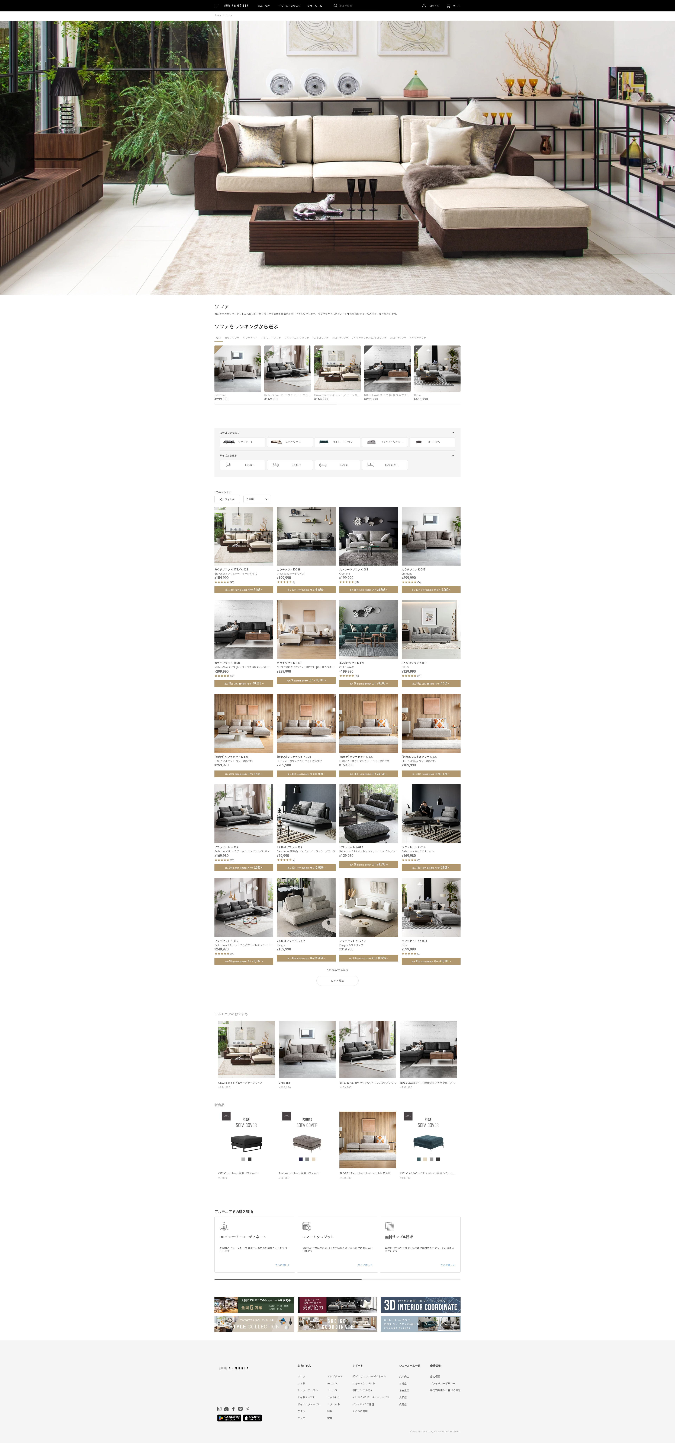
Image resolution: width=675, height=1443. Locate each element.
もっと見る (337, 980)
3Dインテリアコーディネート (369, 1376)
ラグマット (333, 1404)
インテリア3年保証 (363, 1404)
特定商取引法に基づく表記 (445, 1390)
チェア (301, 1418)
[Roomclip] (226, 1409)
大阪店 (403, 1397)
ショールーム (314, 6)
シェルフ (332, 1390)
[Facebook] (233, 1409)
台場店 (403, 1383)
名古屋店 (404, 1390)
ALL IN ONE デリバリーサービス (370, 1397)
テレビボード (335, 1376)
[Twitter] (247, 1409)
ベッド (301, 1383)
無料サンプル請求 (362, 1390)
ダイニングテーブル (309, 1404)
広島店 (403, 1404)
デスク (301, 1411)
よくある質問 (360, 1411)
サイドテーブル (306, 1397)
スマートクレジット (363, 1383)
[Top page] (236, 8)
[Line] (240, 1409)
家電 (329, 1418)
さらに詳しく (282, 1265)
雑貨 (329, 1411)
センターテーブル (308, 1390)
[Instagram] (219, 1409)
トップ (217, 15)
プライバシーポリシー (442, 1383)
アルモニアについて (289, 6)
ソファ (301, 1376)
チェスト (332, 1383)
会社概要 (435, 1376)
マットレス (333, 1397)
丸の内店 (404, 1376)
